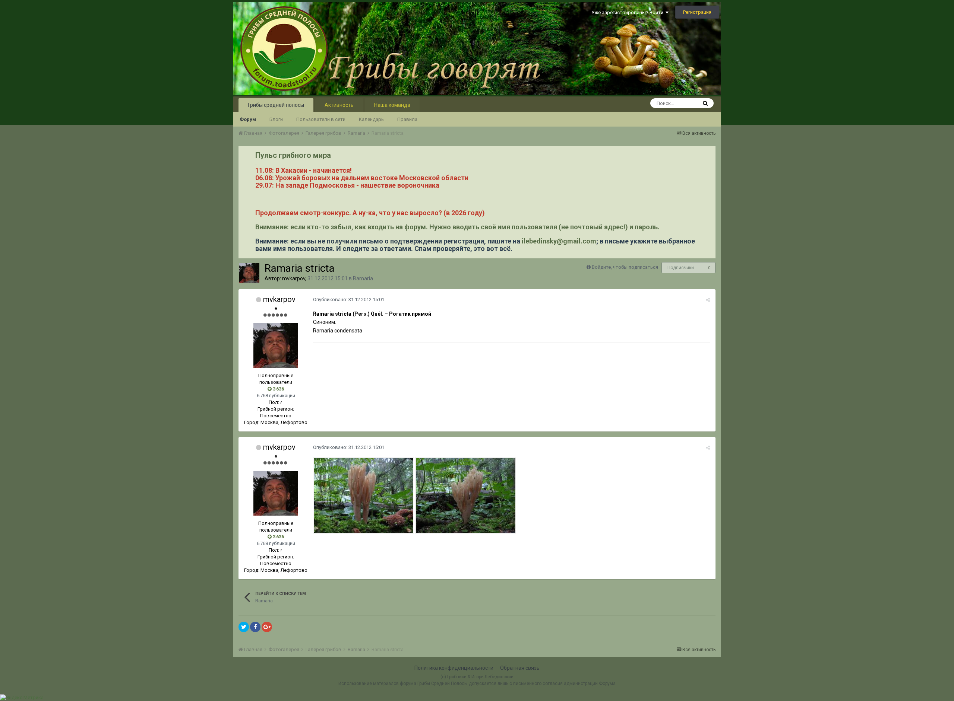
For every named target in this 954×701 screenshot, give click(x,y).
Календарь (371, 119)
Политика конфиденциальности (453, 668)
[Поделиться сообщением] (708, 300)
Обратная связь (520, 668)
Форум (248, 119)
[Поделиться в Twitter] (243, 627)
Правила (407, 119)
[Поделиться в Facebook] (255, 627)
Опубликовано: (348, 299)
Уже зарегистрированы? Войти (628, 12)
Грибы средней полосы (276, 105)
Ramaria (363, 278)
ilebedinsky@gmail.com (559, 241)
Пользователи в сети (320, 119)
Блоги (276, 119)
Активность (339, 105)
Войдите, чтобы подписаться (625, 267)
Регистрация (697, 12)
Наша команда (392, 105)
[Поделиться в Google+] (267, 627)
